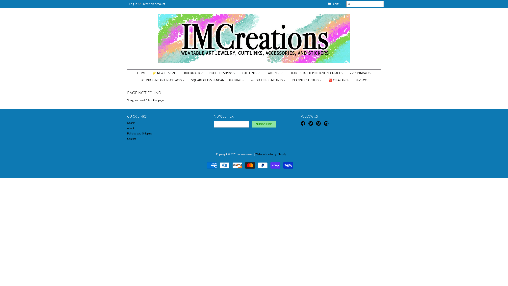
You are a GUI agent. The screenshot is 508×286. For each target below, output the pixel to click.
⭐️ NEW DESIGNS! (164, 73)
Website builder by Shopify (270, 154)
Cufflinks (250, 73)
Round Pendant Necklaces (161, 80)
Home (141, 73)
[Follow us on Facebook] (304, 124)
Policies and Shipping (139, 133)
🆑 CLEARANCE (338, 80)
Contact (131, 138)
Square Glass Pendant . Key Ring (216, 80)
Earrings (274, 73)
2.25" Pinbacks (360, 73)
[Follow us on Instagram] (327, 124)
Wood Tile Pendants (267, 80)
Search (131, 122)
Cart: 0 (336, 4)
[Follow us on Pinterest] (319, 124)
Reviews (361, 80)
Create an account (153, 4)
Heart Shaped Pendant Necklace (315, 73)
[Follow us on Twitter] (311, 124)
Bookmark (192, 73)
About (130, 128)
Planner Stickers (306, 80)
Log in (133, 4)
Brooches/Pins (221, 73)
